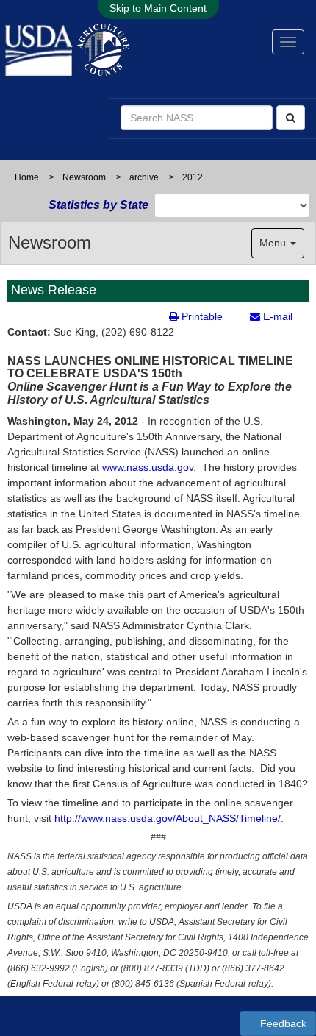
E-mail (276, 316)
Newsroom (84, 177)
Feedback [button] (281, 1023)
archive (144, 177)
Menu (274, 243)
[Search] (290, 117)
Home (27, 177)
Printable (201, 316)
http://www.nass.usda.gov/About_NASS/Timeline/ (167, 818)
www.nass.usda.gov (147, 467)
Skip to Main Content (158, 8)
